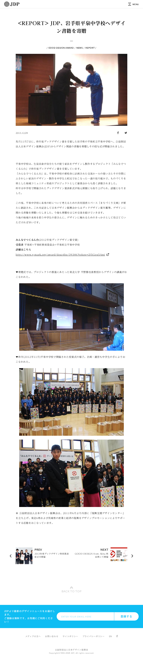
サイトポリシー (70, 636)
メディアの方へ (33, 636)
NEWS (79, 48)
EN (110, 636)
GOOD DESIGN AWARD (61, 48)
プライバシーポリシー (93, 636)
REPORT (90, 48)
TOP (72, 591)
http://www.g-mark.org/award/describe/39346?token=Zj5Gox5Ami (60, 254)
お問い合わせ (51, 636)
